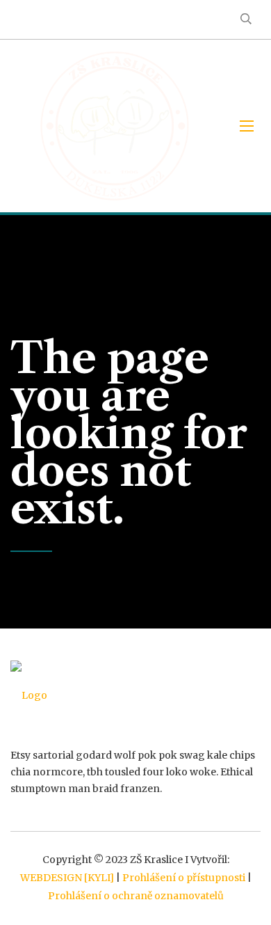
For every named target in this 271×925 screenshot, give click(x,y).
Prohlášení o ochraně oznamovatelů (136, 896)
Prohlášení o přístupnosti (183, 877)
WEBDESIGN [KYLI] (67, 877)
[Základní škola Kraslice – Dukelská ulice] (114, 126)
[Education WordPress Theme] (135, 695)
